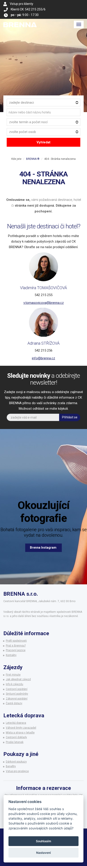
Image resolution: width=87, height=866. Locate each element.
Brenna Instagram (43, 547)
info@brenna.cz (43, 358)
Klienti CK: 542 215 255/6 (28, 9)
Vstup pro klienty (21, 4)
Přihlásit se (69, 417)
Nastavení (43, 852)
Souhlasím (43, 841)
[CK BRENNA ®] (20, 24)
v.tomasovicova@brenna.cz (43, 303)
